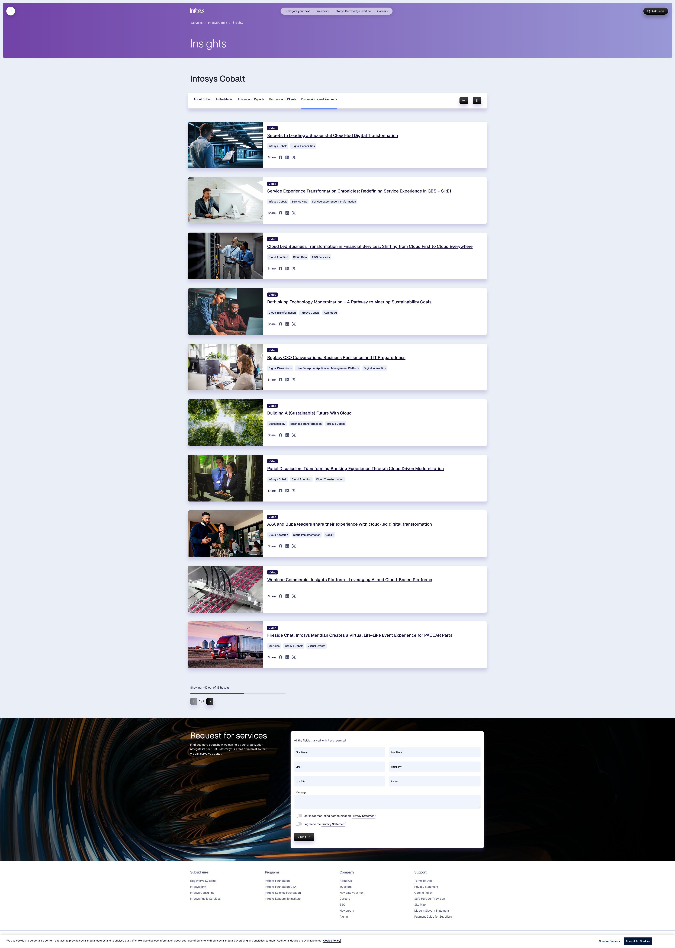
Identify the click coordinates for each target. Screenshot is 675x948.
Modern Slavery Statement (431, 910)
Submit (301, 837)
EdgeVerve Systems (203, 880)
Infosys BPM (198, 886)
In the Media (224, 99)
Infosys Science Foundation (283, 892)
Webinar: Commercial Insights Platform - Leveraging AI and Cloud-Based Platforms (349, 579)
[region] (337, 941)
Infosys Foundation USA (280, 886)
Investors (323, 11)
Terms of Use (423, 880)
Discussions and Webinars (319, 99)
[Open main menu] (10, 11)
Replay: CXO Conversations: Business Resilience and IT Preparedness (336, 357)
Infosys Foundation (277, 880)
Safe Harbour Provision (429, 898)
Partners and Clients (282, 99)
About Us (346, 880)
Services (196, 22)
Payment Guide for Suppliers (433, 916)
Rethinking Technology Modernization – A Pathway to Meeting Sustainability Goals (349, 302)
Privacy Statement (363, 816)
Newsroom (347, 910)
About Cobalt (202, 99)
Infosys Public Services (205, 898)
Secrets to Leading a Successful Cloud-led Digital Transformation (332, 135)
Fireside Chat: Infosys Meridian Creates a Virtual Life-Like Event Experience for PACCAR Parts (359, 635)
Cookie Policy (423, 892)
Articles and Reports (250, 99)
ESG (342, 904)
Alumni (344, 916)
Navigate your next (297, 11)
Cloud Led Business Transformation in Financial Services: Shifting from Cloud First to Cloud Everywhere (370, 246)
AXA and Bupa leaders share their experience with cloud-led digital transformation (349, 524)
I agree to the (324, 824)
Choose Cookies (609, 941)
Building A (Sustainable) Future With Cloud (309, 413)
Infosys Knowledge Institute (353, 11)
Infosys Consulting (202, 892)
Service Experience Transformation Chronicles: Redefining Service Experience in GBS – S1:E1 (359, 191)
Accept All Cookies (638, 941)
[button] (209, 701)
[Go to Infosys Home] (197, 11)
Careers (382, 11)
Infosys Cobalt (217, 22)
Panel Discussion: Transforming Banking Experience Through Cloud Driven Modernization (355, 468)
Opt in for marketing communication (339, 816)
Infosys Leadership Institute (283, 898)
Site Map (420, 904)
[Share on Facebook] (280, 157)
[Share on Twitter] (294, 157)
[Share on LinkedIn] (287, 157)
